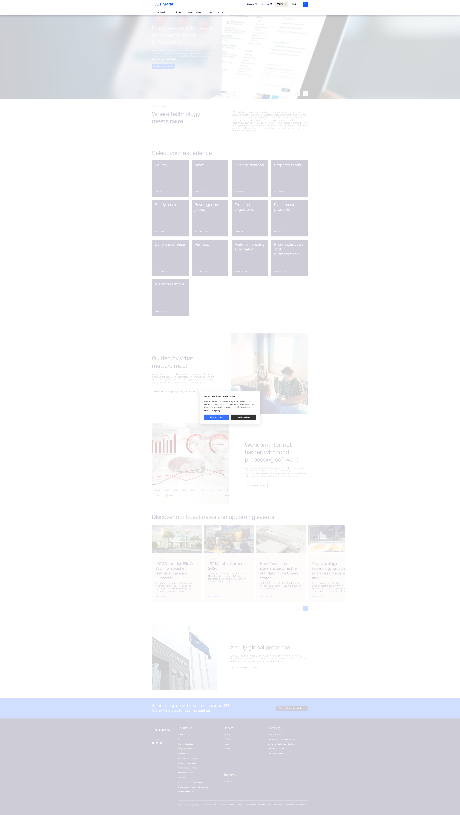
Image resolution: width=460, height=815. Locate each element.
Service (189, 12)
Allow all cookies (217, 417)
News (210, 12)
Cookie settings (243, 417)
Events (220, 12)
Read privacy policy (212, 410)
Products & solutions (161, 12)
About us (200, 12)
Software (178, 12)
